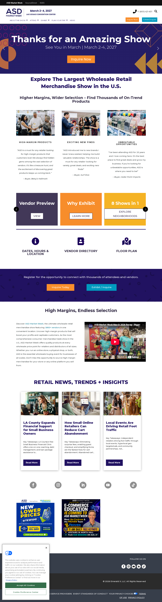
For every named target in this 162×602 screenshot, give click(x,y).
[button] (4, 48)
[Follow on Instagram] (58, 485)
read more (32, 462)
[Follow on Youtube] (108, 485)
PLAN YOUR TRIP (58, 20)
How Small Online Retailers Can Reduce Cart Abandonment (79, 428)
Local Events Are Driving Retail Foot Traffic (121, 426)
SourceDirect (31, 3)
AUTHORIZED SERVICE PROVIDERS (54, 594)
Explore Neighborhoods (81, 214)
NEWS (72, 20)
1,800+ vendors (52, 327)
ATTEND (33, 20)
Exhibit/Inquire (149, 19)
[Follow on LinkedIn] (83, 485)
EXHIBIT (44, 20)
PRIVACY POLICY (136, 597)
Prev (16, 209)
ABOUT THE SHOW (17, 20)
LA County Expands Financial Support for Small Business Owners (39, 428)
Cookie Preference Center (25, 592)
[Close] (46, 548)
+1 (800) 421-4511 (144, 11)
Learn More (37, 216)
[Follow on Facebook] (33, 485)
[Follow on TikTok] (133, 485)
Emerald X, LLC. (118, 581)
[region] (81, 48)
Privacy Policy (11, 580)
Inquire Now (132, 19)
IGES (42, 3)
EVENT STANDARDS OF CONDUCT (90, 594)
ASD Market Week (14, 3)
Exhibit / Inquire (102, 287)
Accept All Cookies (26, 585)
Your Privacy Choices (121, 594)
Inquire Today (60, 287)
